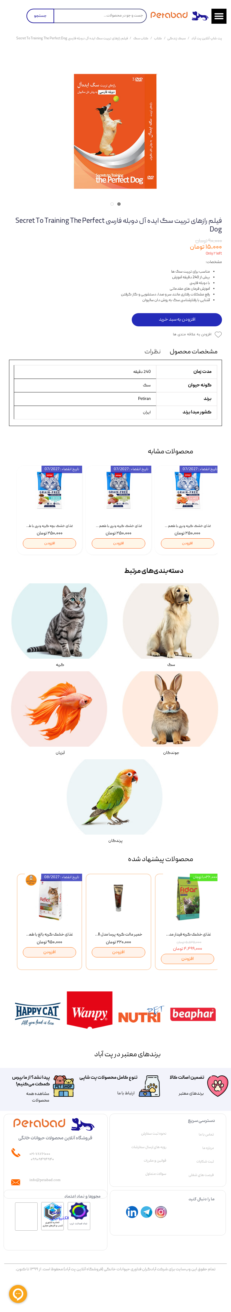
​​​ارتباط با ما (125, 1093)
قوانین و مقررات (155, 1160)
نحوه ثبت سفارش (153, 1133)
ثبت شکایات (205, 1161)
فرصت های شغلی (201, 1175)
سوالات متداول (155, 1173)
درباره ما (208, 1148)
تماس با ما (206, 1134)
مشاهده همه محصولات (37, 1097)
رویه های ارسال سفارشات (148, 1147)
